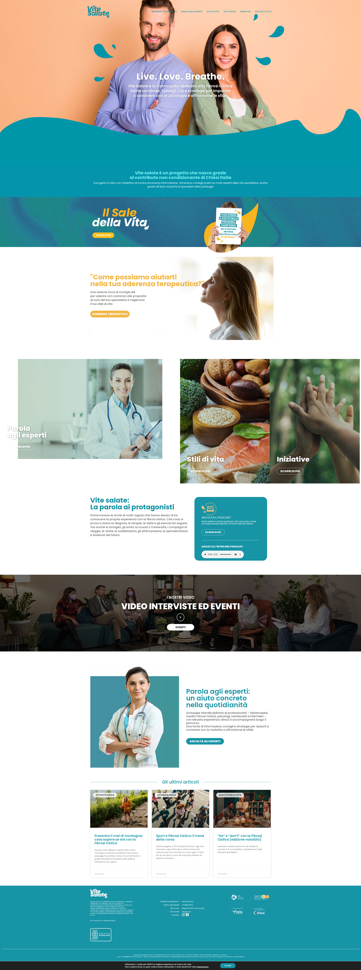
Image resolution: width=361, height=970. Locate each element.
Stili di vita (174, 908)
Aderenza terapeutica (169, 901)
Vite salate (174, 911)
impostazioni (202, 967)
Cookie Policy (187, 905)
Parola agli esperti (171, 905)
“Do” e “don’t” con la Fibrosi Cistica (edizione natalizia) (240, 838)
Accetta (227, 965)
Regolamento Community (193, 908)
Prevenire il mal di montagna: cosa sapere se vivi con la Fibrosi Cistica (118, 839)
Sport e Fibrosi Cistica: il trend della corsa (180, 838)
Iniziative (175, 915)
